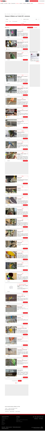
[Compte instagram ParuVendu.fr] (39, 416)
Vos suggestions (18, 417)
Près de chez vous (41, 3)
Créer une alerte (30, 27)
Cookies (17, 418)
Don (10, 21)
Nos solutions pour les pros (5, 418)
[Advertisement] (10, 400)
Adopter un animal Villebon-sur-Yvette (13, 408)
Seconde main (13, 3)
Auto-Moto (5, 3)
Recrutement (3, 419)
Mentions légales (18, 420)
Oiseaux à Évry (7, 411)
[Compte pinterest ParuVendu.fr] (40, 416)
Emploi (9, 3)
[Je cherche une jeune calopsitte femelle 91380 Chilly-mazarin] (11, 287)
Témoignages (3, 420)
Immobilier (1, 3)
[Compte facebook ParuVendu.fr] (37, 416)
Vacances (24, 3)
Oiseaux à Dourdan (12, 411)
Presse (2, 421)
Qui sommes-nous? (4, 417)
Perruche (6, 408)
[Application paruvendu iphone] (36, 418)
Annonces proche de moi (5, 428)
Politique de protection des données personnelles (22, 419)
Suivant (19, 380)
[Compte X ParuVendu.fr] (33, 416)
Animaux (17, 3)
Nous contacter (3, 423)
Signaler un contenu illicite (19, 421)
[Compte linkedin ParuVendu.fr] (35, 416)
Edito (32, 3)
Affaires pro (28, 3)
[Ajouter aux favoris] (22, 37)
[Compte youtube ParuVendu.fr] (42, 416)
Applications (3, 422)
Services (21, 3)
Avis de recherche (15, 21)
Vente (7, 21)
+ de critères (22, 23)
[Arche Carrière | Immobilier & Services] (41, 428)
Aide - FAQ (3, 424)
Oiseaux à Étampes (17, 411)
